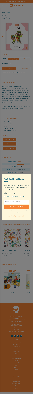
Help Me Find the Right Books (16, 207)
